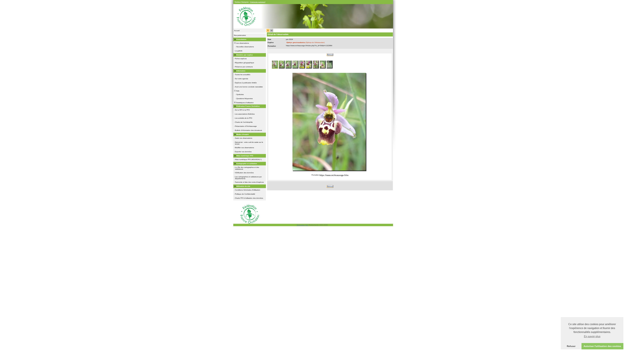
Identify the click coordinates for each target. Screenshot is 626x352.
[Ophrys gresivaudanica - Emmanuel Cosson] (329, 122)
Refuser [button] (571, 346)
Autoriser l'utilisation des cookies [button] (602, 346)
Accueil (236, 30)
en (271, 30)
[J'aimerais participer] (257, 2)
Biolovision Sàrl (302, 225)
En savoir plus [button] (592, 336)
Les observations (242, 43)
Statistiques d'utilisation (245, 102)
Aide (237, 91)
